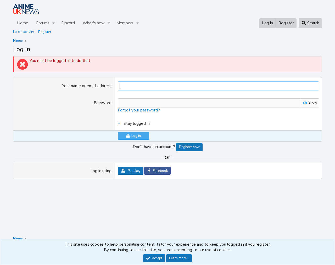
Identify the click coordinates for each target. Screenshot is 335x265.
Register (44, 32)
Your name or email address (86, 85)
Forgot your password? (139, 110)
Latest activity (23, 32)
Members (124, 23)
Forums (42, 23)
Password (102, 102)
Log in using (100, 170)
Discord (68, 23)
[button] (53, 23)
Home (22, 23)
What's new (94, 23)
